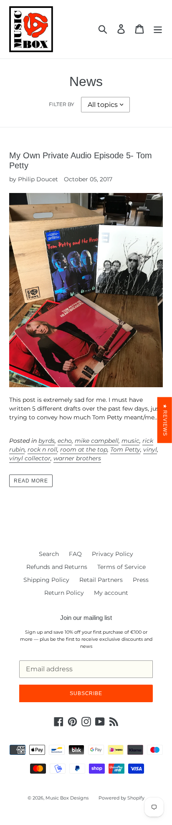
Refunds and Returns (56, 567)
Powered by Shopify (121, 798)
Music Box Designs (67, 798)
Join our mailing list (86, 617)
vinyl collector (30, 458)
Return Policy (64, 593)
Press (141, 580)
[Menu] (158, 29)
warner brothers (77, 458)
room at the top (83, 449)
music (130, 440)
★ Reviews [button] (165, 420)
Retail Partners (101, 580)
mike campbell (97, 440)
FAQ (75, 554)
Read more (31, 481)
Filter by (61, 104)
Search (49, 554)
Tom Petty (125, 449)
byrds (46, 440)
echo (65, 440)
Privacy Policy (112, 554)
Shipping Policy (46, 580)
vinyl (150, 449)
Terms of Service (121, 567)
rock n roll (42, 449)
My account (111, 593)
